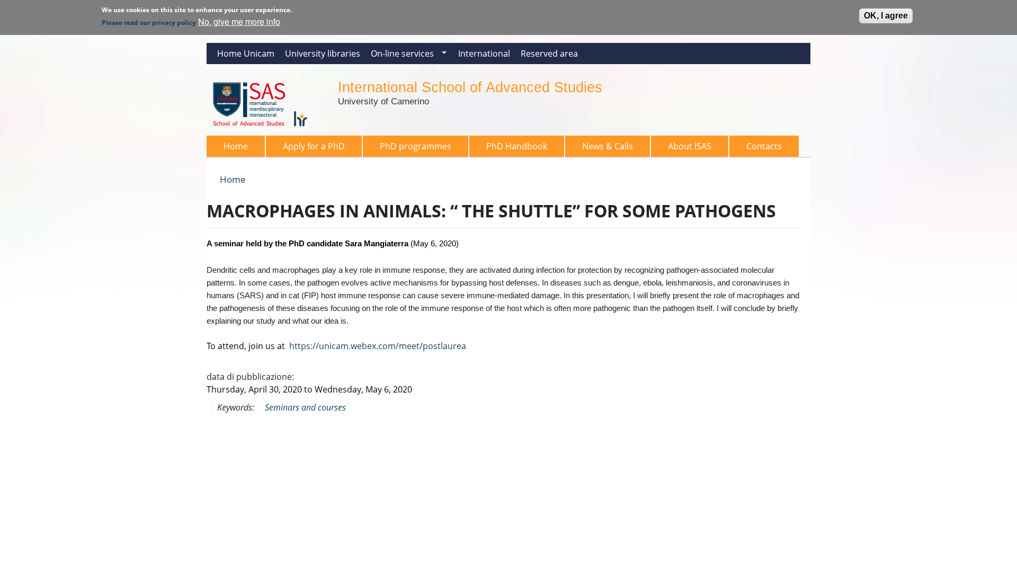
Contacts (764, 146)
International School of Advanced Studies (470, 87)
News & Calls (607, 146)
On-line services (399, 56)
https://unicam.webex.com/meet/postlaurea (377, 346)
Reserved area (549, 53)
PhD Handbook (516, 146)
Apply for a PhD (314, 146)
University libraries (322, 53)
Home (236, 146)
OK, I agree (886, 15)
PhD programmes (415, 146)
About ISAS (689, 146)
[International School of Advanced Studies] (267, 129)
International (484, 53)
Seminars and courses (305, 407)
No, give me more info (239, 21)
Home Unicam (245, 53)
